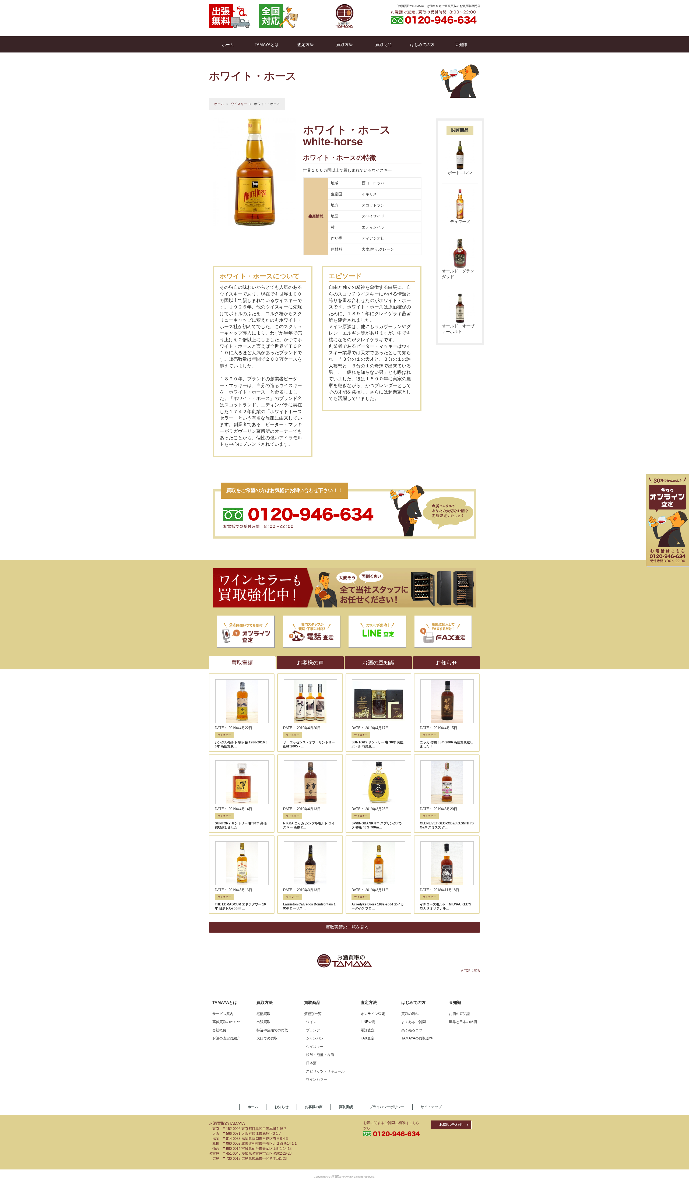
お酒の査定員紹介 (226, 1038)
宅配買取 (263, 1014)
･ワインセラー (315, 1079)
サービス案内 (222, 1014)
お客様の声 (313, 1107)
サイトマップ (431, 1107)
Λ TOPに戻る (470, 970)
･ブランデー (314, 1030)
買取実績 (346, 1107)
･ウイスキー (314, 1047)
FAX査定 (367, 1038)
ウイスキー (239, 104)
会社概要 (219, 1030)
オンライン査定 (373, 1014)
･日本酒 (310, 1063)
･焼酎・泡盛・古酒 (319, 1055)
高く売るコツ (411, 1030)
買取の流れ (410, 1014)
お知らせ (282, 1107)
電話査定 (368, 1030)
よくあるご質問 (413, 1022)
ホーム (219, 104)
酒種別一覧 (313, 1014)
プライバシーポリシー (386, 1107)
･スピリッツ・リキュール (324, 1071)
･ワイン (310, 1022)
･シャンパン (314, 1038)
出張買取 (263, 1022)
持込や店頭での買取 (272, 1030)
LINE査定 (368, 1022)
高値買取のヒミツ (226, 1022)
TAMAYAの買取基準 (417, 1038)
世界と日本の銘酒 (463, 1022)
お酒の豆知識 (459, 1014)
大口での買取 (266, 1038)
